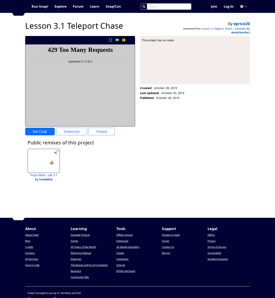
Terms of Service (217, 247)
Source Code (32, 265)
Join (214, 6)
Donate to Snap (171, 235)
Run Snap (40, 6)
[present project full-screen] (110, 40)
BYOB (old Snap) (125, 271)
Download (72, 131)
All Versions (31, 259)
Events (74, 241)
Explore (60, 6)
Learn (94, 6)
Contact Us (168, 247)
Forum (78, 6)
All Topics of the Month (83, 247)
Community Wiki (80, 277)
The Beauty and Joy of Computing (89, 265)
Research (76, 271)
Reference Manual (81, 253)
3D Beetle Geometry (127, 247)
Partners (30, 253)
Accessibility (214, 253)
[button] (243, 6)
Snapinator (122, 259)
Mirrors (166, 253)
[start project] (117, 40)
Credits (29, 247)
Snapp (120, 253)
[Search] (144, 6)
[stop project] (130, 40)
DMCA (211, 235)
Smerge (120, 265)
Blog (27, 241)
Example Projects (80, 235)
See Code (40, 131)
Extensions (122, 241)
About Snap (32, 235)
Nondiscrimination (218, 259)
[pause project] (124, 40)
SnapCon (113, 6)
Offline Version (124, 235)
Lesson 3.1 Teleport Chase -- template (223, 28)
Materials (76, 259)
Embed (101, 131)
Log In (229, 6)
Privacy (212, 241)
